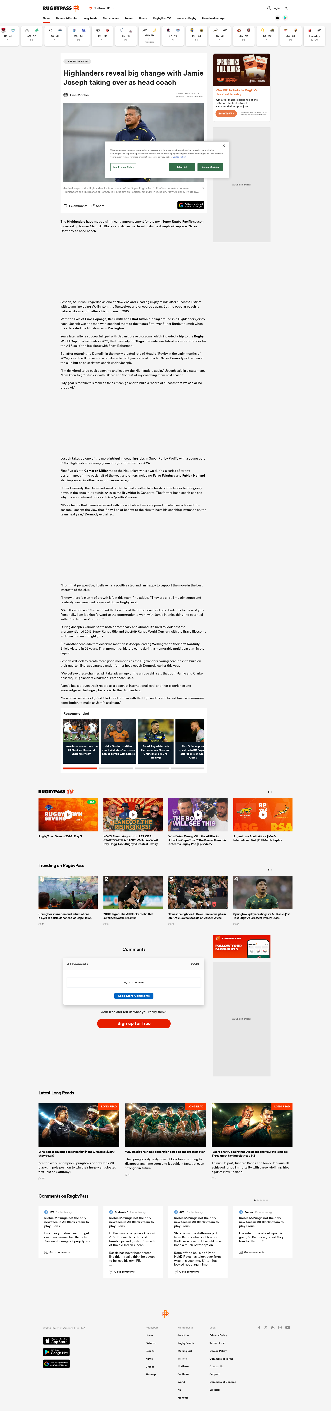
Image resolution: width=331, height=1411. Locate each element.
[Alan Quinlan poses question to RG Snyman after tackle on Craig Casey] (193, 730)
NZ (179, 1390)
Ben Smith (115, 319)
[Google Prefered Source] (189, 206)
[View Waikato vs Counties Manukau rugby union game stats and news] (244, 36)
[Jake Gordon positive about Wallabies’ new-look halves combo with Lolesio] (118, 730)
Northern (183, 1366)
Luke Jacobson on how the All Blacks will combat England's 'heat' (81, 750)
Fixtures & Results (66, 18)
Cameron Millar (96, 471)
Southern (183, 1374)
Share (100, 206)
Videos (150, 1367)
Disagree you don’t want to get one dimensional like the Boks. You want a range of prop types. (67, 1237)
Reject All (182, 167)
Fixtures (150, 1343)
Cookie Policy (218, 1351)
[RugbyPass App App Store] (81, 1341)
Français (183, 1398)
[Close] (224, 145)
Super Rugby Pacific (177, 221)
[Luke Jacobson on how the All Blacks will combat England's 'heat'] (81, 730)
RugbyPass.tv (186, 1343)
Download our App (213, 18)
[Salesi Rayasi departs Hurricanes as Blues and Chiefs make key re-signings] (156, 730)
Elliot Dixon (139, 319)
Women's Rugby (186, 18)
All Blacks (106, 226)
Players (142, 18)
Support (215, 1374)
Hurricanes (95, 328)
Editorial (215, 1390)
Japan (125, 226)
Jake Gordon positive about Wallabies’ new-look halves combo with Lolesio (118, 750)
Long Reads (90, 18)
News (46, 18)
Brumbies (129, 493)
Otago (139, 341)
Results (150, 1351)
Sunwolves (123, 306)
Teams (129, 18)
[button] (79, 1141)
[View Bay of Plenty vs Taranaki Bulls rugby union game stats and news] (196, 36)
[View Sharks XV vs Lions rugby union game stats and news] (102, 36)
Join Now (183, 1335)
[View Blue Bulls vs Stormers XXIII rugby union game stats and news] (79, 36)
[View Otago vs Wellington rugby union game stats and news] (267, 36)
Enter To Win (226, 113)
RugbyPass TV (162, 18)
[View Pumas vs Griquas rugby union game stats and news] (55, 36)
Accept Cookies (210, 167)
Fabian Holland (193, 475)
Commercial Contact (223, 1382)
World (181, 1382)
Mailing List (185, 1351)
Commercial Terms (221, 1359)
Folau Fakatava (164, 475)
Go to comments (57, 1252)
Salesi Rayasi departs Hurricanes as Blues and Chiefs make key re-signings (155, 751)
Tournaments (111, 18)
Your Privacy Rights (123, 167)
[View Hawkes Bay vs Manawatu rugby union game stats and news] (32, 36)
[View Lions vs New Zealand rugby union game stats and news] (314, 36)
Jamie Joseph (159, 226)
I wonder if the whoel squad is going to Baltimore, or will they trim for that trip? (261, 1237)
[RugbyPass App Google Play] (81, 1352)
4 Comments (77, 206)
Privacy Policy (218, 1335)
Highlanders (76, 221)
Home (149, 1335)
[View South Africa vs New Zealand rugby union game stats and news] (220, 36)
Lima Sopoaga (95, 319)
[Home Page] (61, 8)
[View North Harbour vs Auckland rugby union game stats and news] (173, 36)
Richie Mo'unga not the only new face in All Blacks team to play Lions (66, 1222)
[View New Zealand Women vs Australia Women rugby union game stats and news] (149, 36)
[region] (167, 159)
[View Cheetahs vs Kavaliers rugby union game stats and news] (291, 36)
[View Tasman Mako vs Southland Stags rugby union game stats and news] (126, 36)
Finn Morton (79, 95)
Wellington (160, 644)
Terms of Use (217, 1343)
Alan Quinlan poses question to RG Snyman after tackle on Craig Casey (193, 751)
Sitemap (151, 1374)
